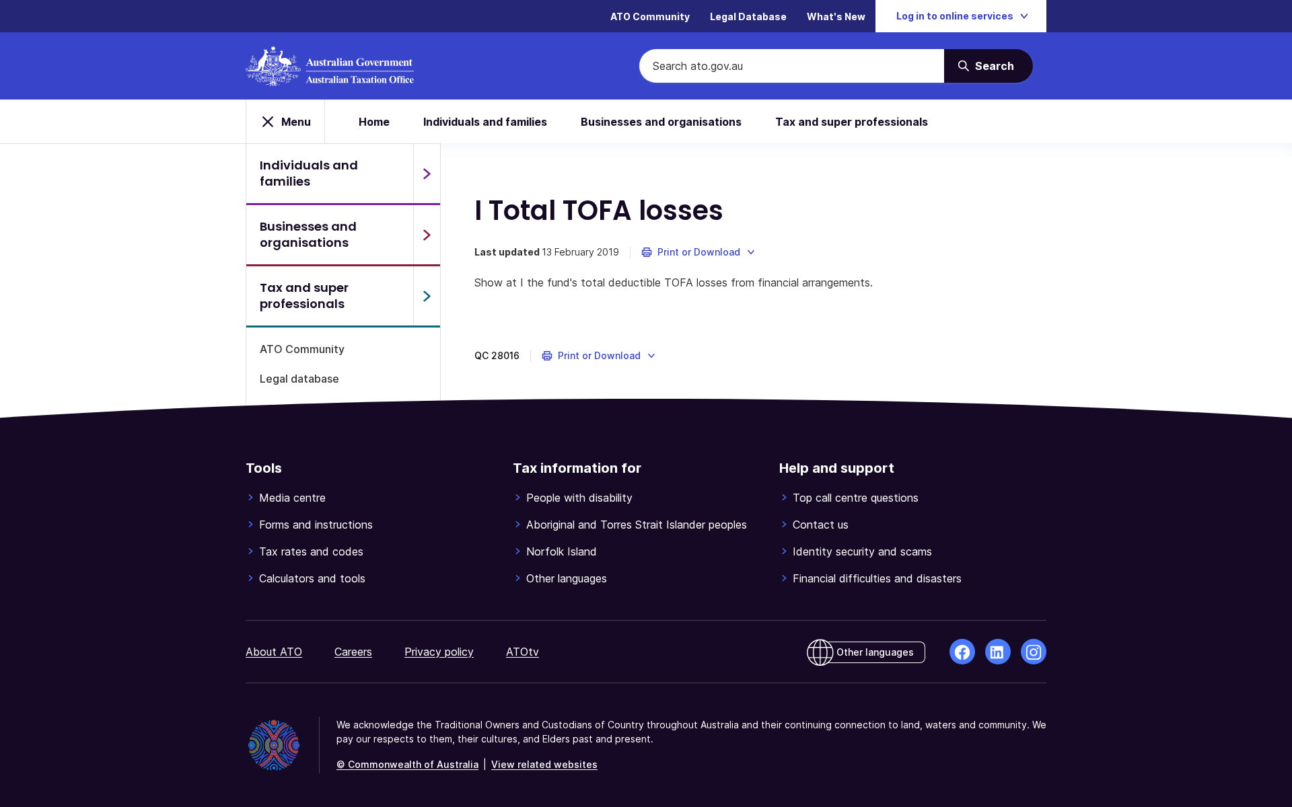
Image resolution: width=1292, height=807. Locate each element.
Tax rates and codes (311, 551)
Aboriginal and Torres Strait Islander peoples (636, 524)
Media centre (292, 497)
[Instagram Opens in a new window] (1033, 651)
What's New (836, 16)
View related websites (544, 764)
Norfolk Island (561, 551)
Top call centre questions (856, 497)
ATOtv (522, 651)
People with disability (579, 497)
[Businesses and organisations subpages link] (426, 234)
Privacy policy (439, 651)
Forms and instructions (316, 524)
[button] (699, 252)
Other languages (566, 578)
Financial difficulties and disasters (877, 578)
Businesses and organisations (661, 121)
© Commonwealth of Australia (407, 764)
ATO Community (650, 16)
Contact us (821, 524)
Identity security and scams (862, 551)
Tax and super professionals (851, 121)
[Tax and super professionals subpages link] (426, 295)
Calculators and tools (312, 578)
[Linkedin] (998, 651)
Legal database (299, 378)
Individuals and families (485, 121)
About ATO (274, 651)
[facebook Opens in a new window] (962, 651)
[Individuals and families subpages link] (426, 173)
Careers (353, 651)
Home (374, 121)
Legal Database (748, 16)
